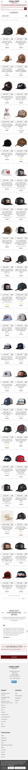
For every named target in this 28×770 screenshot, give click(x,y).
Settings (4, 768)
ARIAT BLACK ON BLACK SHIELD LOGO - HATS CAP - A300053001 (7, 154)
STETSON (3, 749)
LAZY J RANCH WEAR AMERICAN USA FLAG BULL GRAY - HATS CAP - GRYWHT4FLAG (21, 184)
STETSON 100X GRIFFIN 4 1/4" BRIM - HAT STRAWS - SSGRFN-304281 (7, 528)
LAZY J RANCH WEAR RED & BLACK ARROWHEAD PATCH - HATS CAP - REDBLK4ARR (21, 471)
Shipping (3, 712)
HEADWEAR (18, 698)
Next (23, 598)
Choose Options (5, 121)
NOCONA (3, 754)
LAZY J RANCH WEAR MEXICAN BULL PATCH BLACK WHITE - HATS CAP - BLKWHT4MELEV (7, 299)
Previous (0, 631)
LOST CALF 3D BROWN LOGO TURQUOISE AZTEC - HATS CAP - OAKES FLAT (21, 413)
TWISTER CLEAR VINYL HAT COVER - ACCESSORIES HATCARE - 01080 (7, 125)
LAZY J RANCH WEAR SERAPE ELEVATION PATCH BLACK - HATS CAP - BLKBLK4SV (7, 213)
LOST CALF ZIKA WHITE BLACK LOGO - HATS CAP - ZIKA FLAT (21, 358)
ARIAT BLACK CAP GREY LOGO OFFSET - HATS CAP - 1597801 (21, 499)
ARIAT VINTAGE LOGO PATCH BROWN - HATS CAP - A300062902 (21, 43)
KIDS (16, 702)
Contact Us (3, 721)
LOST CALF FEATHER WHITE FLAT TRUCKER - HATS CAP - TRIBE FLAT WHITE (7, 329)
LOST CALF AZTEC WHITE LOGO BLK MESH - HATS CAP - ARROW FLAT (21, 587)
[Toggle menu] (2, 2)
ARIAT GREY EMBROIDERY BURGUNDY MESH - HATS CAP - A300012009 (21, 329)
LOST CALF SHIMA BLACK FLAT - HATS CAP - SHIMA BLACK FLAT (7, 470)
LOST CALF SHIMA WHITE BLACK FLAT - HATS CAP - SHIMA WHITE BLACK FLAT (7, 358)
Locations (3, 707)
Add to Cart (5, 38)
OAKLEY (3, 752)
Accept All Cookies (20, 768)
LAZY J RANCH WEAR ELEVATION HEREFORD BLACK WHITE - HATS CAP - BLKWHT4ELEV (21, 242)
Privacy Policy (4, 719)
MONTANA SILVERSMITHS (7, 745)
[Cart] (26, 1)
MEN (16, 693)
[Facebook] (12, 682)
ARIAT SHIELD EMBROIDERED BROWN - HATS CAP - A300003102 (21, 70)
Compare (12, 39)
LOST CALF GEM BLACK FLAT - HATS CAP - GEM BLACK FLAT (7, 441)
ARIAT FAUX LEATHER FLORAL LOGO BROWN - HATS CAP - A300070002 (7, 70)
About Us (3, 705)
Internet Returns (4, 714)
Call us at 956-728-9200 (15, 678)
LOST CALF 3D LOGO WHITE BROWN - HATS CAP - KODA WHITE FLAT (7, 271)
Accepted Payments (5, 716)
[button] (26, 15)
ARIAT (2, 735)
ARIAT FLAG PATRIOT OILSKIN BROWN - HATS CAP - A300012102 (7, 242)
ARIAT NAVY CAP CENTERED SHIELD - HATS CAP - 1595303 (7, 413)
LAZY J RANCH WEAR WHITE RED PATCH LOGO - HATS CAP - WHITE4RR (7, 184)
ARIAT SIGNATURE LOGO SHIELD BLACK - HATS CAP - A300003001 (7, 98)
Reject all (11, 768)
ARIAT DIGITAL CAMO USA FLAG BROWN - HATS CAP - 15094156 (21, 125)
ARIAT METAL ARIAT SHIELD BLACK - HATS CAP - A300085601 (21, 528)
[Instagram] (15, 682)
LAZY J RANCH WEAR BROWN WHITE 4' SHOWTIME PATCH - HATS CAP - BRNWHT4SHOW (7, 558)
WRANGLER (4, 738)
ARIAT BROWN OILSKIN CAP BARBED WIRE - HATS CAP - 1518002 (21, 154)
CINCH (2, 742)
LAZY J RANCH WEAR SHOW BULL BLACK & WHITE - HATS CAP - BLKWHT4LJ (7, 500)
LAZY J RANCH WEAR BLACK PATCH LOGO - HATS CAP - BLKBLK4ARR (21, 558)
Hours (2, 709)
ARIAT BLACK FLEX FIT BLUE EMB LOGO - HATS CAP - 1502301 (21, 298)
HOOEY (2, 747)
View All (3, 756)
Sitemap (3, 726)
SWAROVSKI (4, 740)
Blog (2, 723)
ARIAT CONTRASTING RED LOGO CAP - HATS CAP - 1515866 (21, 441)
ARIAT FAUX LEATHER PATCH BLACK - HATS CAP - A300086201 (21, 386)
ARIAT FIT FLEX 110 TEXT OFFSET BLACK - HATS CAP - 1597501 (21, 271)
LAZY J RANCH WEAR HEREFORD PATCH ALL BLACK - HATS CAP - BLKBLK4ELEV (21, 213)
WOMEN (17, 700)
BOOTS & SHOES (18, 695)
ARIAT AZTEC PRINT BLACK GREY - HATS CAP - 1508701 (7, 43)
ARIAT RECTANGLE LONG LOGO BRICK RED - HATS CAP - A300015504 (7, 587)
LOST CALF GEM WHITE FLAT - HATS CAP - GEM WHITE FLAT (7, 386)
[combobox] (14, 8)
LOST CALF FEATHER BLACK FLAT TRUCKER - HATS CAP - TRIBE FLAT (21, 98)
